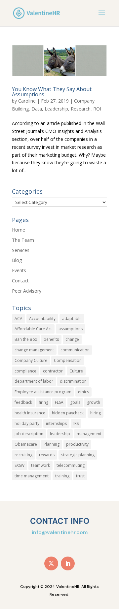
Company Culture (31, 360)
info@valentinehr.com (60, 532)
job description (29, 433)
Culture (76, 371)
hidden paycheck (68, 413)
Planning (52, 444)
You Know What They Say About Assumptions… (52, 91)
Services (20, 250)
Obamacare (26, 444)
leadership (60, 433)
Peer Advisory (26, 291)
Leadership (56, 109)
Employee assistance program (43, 392)
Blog (17, 260)
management (89, 433)
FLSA (59, 402)
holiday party (27, 423)
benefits (51, 339)
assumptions (71, 329)
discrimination (73, 381)
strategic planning (78, 455)
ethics (83, 392)
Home (18, 230)
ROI (97, 109)
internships (56, 423)
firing (43, 402)
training (62, 476)
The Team (23, 240)
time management (32, 476)
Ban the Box (26, 339)
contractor (53, 371)
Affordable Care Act (33, 329)
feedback (23, 402)
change (72, 339)
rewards (47, 455)
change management (34, 350)
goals (75, 402)
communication (75, 350)
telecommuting (71, 465)
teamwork (40, 465)
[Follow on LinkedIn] (68, 563)
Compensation (68, 360)
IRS (76, 423)
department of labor (34, 381)
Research (81, 109)
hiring (95, 413)
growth (93, 402)
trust (80, 476)
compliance (25, 371)
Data (36, 109)
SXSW (19, 465)
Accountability (42, 318)
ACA (18, 318)
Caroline (27, 101)
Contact (20, 280)
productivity (77, 444)
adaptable (72, 318)
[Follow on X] (51, 563)
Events (19, 270)
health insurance (30, 413)
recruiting (23, 455)
